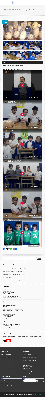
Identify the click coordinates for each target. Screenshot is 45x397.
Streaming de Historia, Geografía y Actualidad (12, 274)
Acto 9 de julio (5, 277)
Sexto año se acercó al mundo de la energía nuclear (13, 280)
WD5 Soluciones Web (36, 394)
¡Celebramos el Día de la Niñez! (9, 271)
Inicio (30, 9)
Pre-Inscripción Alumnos (6, 354)
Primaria (34, 9)
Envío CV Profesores (5, 357)
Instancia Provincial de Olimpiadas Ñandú (11, 268)
